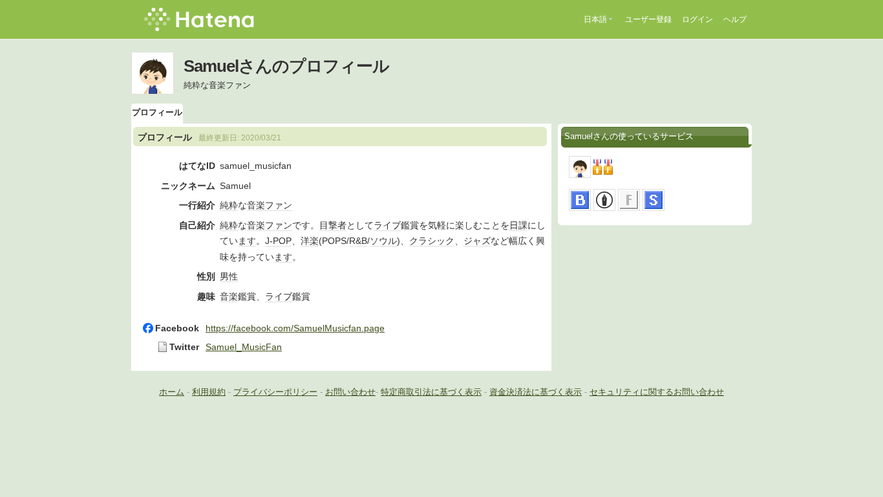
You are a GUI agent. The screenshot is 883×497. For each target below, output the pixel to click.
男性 (229, 276)
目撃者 (332, 225)
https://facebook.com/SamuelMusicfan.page (295, 328)
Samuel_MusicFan (244, 347)
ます (247, 241)
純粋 (229, 205)
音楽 (256, 205)
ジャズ (477, 241)
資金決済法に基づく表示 (535, 392)
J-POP (278, 241)
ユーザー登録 (648, 19)
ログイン (697, 19)
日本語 (595, 19)
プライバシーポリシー (275, 392)
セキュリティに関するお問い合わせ (657, 392)
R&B (358, 241)
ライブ (387, 225)
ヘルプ (735, 19)
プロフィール (157, 112)
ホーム (171, 392)
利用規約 (209, 392)
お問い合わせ (350, 392)
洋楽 (310, 241)
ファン (278, 205)
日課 (518, 225)
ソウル (383, 241)
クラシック (431, 241)
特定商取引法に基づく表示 (431, 392)
